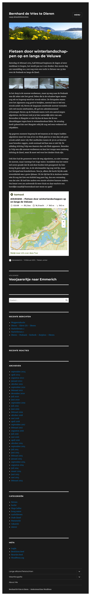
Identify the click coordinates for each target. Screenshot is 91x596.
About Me (13, 582)
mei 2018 (15, 418)
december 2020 (18, 393)
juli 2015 (15, 449)
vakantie (15, 524)
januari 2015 (16, 459)
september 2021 (18, 387)
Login (13, 548)
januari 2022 (16, 381)
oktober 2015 (17, 443)
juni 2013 (15, 474)
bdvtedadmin (17, 260)
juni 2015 (15, 452)
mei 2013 (15, 477)
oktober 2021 (17, 384)
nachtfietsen (17, 514)
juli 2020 (15, 396)
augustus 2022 (17, 378)
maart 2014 (16, 471)
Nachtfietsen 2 (17, 329)
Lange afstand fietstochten (21, 571)
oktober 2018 (17, 415)
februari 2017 (17, 428)
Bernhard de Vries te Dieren (31, 13)
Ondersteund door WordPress (41, 589)
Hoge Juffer (16, 508)
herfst (14, 505)
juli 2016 (15, 434)
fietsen (39, 260)
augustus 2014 (17, 465)
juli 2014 (15, 468)
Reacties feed (17, 555)
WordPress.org (17, 558)
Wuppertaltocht (18, 322)
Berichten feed (17, 551)
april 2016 (15, 440)
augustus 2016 (17, 431)
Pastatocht (16, 521)
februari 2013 (17, 480)
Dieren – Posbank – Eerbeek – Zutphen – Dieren (32, 335)
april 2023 (15, 375)
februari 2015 (17, 456)
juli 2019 (15, 406)
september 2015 (18, 446)
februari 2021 (17, 390)
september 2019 (18, 403)
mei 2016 (15, 437)
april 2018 (15, 421)
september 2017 (18, 424)
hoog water (16, 511)
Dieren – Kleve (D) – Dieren (23, 325)
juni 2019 (15, 409)
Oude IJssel (16, 517)
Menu (77, 15)
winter (45, 260)
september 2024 (18, 371)
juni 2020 (15, 400)
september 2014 (18, 462)
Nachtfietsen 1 (17, 332)
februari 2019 (17, 412)
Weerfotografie (15, 577)
